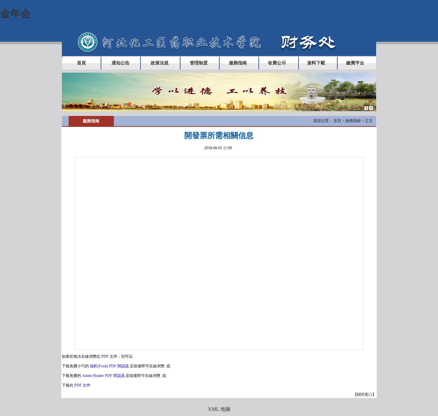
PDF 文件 (82, 385)
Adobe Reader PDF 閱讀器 (103, 375)
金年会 (15, 13)
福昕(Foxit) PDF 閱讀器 (109, 366)
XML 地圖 (219, 409)
